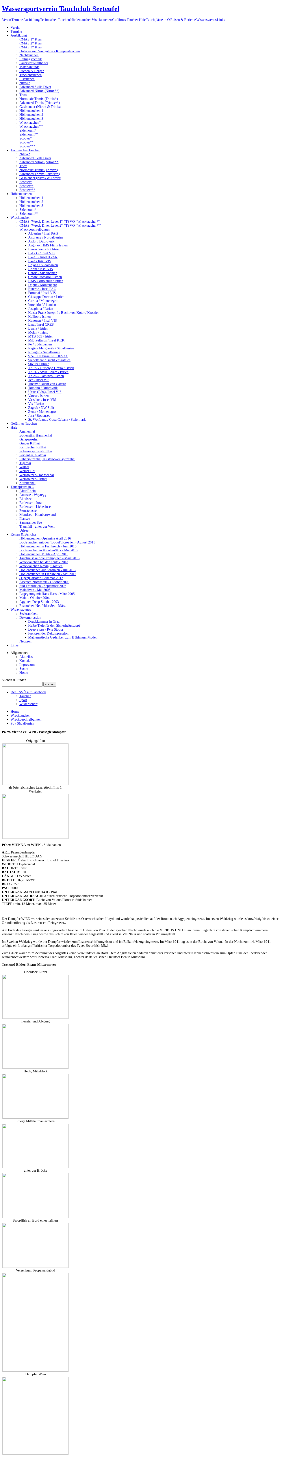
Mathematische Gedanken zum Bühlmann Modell (62, 637)
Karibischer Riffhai (32, 447)
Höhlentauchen (80, 20)
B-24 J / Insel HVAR (43, 257)
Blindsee (25, 499)
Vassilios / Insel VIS (42, 400)
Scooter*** (27, 146)
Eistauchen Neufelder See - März (42, 605)
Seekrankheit (28, 613)
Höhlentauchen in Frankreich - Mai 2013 (47, 574)
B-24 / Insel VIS (39, 261)
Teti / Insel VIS (38, 380)
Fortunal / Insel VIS (42, 293)
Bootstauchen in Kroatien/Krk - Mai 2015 (48, 550)
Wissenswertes (206, 20)
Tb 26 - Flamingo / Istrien (46, 376)
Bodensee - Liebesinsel (35, 506)
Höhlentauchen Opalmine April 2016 (45, 538)
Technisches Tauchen (55, 20)
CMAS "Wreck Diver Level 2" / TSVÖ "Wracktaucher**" (60, 225)
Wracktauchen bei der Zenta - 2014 (43, 562)
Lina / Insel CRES (41, 324)
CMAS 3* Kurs (30, 47)
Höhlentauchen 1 (31, 110)
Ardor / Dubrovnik (41, 241)
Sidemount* (27, 130)
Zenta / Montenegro (42, 411)
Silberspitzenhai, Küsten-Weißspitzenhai (47, 459)
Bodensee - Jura (30, 503)
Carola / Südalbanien (42, 273)
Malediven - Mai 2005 (34, 590)
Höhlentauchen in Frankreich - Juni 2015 (47, 546)
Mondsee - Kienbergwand (37, 514)
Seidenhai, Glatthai (32, 455)
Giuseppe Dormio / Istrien (46, 297)
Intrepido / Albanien (42, 304)
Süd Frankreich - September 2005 (42, 586)
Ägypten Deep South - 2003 (39, 602)
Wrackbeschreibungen (34, 229)
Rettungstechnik (30, 59)
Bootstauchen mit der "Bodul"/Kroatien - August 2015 (57, 542)
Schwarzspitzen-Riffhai (35, 451)
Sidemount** (28, 134)
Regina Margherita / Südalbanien (51, 348)
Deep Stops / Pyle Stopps (45, 629)
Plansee (24, 518)
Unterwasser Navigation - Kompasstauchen (49, 51)
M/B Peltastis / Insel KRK (46, 340)
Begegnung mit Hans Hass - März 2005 (47, 594)
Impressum (27, 664)
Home (23, 672)
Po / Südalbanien (40, 344)
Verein (6, 20)
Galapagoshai (28, 439)
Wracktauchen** (31, 126)
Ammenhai (27, 431)
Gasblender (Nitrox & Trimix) (40, 106)
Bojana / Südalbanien (43, 265)
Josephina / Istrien (40, 308)
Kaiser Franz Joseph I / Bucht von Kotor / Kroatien (63, 312)
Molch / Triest (38, 332)
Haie (142, 20)
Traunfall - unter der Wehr (37, 526)
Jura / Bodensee (39, 415)
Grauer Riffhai (29, 443)
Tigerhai (25, 463)
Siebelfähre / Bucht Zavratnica (49, 360)
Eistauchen (27, 79)
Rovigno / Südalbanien (44, 352)
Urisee (23, 530)
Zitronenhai (27, 483)
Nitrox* (24, 83)
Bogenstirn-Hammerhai (35, 435)
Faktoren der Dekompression (48, 633)
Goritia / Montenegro (43, 301)
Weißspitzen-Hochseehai (36, 475)
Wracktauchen (102, 20)
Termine (17, 20)
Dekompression (30, 617)
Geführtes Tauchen (125, 20)
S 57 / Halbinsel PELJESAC (48, 356)
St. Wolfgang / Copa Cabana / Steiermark (57, 419)
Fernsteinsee (28, 510)
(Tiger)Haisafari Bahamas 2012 (41, 578)
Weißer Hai (27, 471)
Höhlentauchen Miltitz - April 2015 (43, 554)
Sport (23, 700)
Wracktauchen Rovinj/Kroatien (41, 566)
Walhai (24, 467)
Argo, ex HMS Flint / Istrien (48, 245)
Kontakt (25, 660)
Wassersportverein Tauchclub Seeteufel (60, 9)
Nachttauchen (29, 55)
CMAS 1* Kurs (30, 39)
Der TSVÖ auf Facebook (28, 692)
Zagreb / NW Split (41, 407)
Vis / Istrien (36, 404)
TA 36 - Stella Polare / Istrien (48, 372)
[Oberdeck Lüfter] (35, 1017)
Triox (23, 95)
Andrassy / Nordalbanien (45, 237)
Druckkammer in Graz (43, 621)
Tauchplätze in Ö (158, 20)
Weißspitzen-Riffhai (33, 479)
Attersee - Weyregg (32, 495)
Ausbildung (31, 20)
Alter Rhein (27, 491)
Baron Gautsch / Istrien (44, 249)
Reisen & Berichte (183, 20)
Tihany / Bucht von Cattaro (47, 384)
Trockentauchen (30, 75)
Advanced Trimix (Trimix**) (39, 103)
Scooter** (26, 142)
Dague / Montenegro (42, 285)
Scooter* (25, 138)
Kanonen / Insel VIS (42, 320)
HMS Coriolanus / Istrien (45, 281)
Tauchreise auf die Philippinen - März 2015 (49, 558)
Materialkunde (29, 67)
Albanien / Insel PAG (43, 233)
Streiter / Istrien (38, 364)
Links (221, 20)
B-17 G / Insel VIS (41, 253)
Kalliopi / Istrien (39, 316)
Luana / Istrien (38, 328)
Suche (23, 668)
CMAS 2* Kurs (30, 43)
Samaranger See (30, 522)
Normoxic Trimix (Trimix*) (38, 99)
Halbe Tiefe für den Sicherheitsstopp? (54, 625)
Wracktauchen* (30, 122)
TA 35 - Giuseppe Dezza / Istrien (51, 368)
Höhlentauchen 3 (31, 118)
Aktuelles (26, 657)
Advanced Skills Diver (35, 87)
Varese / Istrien (38, 396)
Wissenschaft (28, 704)
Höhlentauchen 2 (31, 114)
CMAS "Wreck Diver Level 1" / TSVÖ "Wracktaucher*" (59, 221)
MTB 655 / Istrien (40, 336)
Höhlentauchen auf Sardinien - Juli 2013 (47, 570)
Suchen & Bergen (31, 71)
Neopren (25, 641)
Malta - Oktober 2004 (34, 598)
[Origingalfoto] (35, 783)
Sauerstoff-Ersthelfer (33, 63)
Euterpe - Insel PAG (42, 289)
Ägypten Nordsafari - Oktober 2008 (44, 582)
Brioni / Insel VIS (40, 269)
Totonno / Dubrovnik (43, 388)
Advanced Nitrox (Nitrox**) (39, 91)
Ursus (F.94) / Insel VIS (44, 392)
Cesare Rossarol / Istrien (45, 277)
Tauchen (25, 696)
